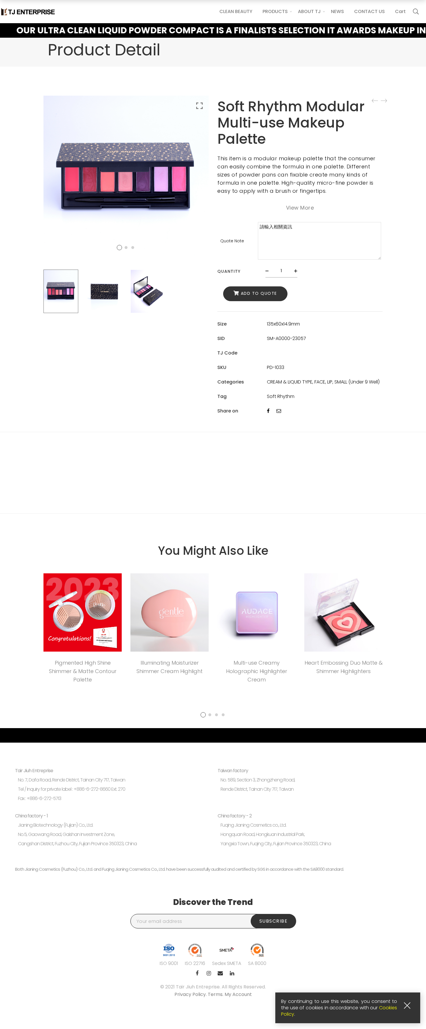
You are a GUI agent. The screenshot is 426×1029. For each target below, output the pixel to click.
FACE (319, 382)
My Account (238, 994)
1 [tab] (203, 714)
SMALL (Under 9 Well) (357, 382)
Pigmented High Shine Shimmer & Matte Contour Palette (82, 671)
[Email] (278, 411)
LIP (329, 382)
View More (300, 207)
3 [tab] (216, 714)
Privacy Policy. (191, 994)
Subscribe (273, 921)
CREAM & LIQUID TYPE (289, 382)
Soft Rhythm (280, 396)
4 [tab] (223, 714)
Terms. (216, 994)
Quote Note (232, 241)
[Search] (416, 11)
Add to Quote (259, 293)
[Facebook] (268, 411)
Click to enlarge (199, 105)
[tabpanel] (82, 630)
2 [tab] (209, 714)
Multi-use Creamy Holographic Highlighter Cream (256, 671)
